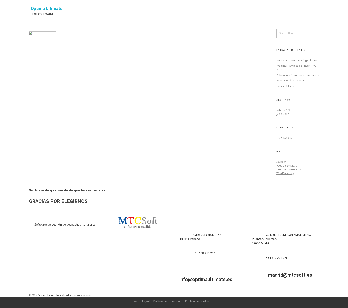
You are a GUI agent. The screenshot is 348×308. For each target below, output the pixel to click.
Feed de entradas (286, 165)
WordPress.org (285, 173)
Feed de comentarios (288, 169)
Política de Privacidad (167, 301)
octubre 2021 (284, 110)
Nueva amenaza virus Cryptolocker (296, 60)
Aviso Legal (142, 301)
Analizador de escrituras (290, 80)
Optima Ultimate (46, 8)
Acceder (281, 162)
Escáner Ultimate (286, 86)
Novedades (284, 137)
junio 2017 (282, 114)
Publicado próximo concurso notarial (298, 75)
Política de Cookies (197, 301)
